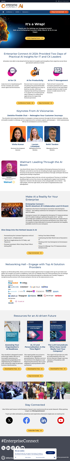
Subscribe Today (33, 430)
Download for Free (11, 369)
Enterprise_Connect (13, 448)
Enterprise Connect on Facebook (18, 448)
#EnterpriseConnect (20, 441)
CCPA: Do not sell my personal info (59, 457)
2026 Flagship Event (33, 38)
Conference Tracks (24, 103)
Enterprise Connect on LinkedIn (8, 448)
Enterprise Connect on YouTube (23, 448)
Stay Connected (58, 12)
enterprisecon (3, 448)
